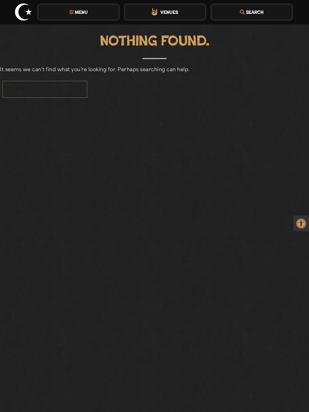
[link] (301, 223)
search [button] (80, 89)
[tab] (78, 12)
